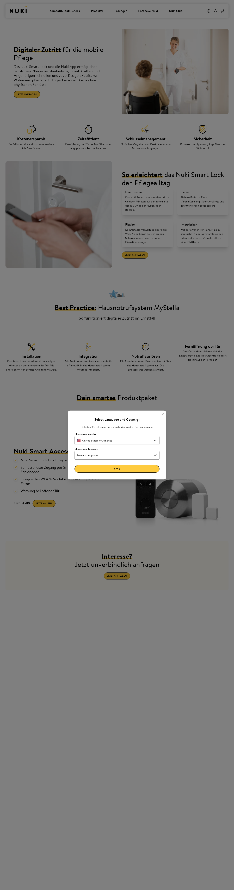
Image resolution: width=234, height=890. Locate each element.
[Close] (163, 413)
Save (117, 468)
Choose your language (86, 448)
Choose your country (85, 434)
